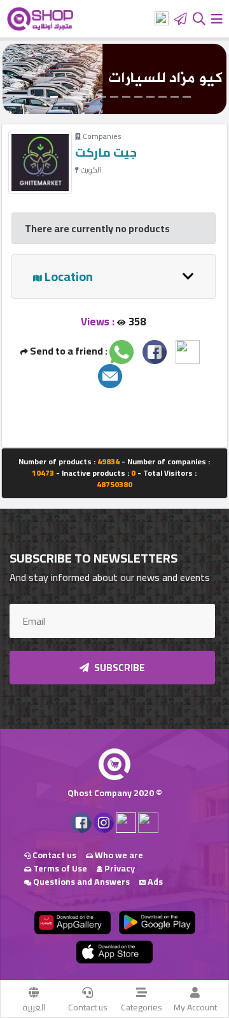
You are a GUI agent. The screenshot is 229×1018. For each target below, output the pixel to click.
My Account (195, 1007)
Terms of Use (59, 868)
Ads (154, 881)
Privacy (118, 868)
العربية (33, 1007)
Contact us (88, 1007)
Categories (141, 1007)
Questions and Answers (80, 881)
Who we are (118, 855)
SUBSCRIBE (118, 667)
